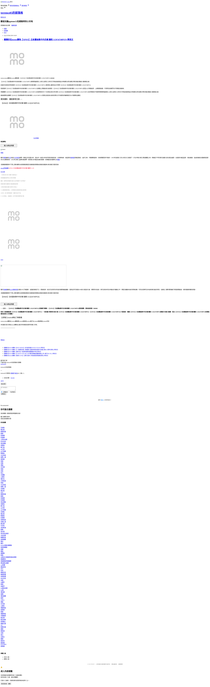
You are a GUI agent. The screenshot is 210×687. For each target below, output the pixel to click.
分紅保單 (3, 535)
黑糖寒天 (3, 559)
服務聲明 (120, 664)
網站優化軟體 (5, 563)
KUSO (13, 378)
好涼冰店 (3, 441)
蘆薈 (2, 629)
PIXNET (93, 664)
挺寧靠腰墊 (4, 547)
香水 (2, 635)
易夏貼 (3, 445)
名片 (5, 32)
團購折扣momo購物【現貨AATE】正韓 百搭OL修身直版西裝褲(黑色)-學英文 (26, 355)
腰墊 (2, 551)
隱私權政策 (114, 664)
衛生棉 (3, 617)
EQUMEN (3, 644)
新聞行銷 (3, 627)
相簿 (5, 28)
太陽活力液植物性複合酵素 (8, 557)
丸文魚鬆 (36, 138)
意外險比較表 (5, 533)
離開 (9, 683)
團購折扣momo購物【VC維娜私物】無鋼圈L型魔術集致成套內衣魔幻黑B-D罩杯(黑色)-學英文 (31, 349)
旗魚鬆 (72, 157)
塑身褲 (3, 642)
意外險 (3, 531)
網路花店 (3, 572)
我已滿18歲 (4, 683)
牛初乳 (3, 525)
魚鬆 (2, 152)
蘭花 (2, 543)
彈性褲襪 (3, 596)
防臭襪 (3, 437)
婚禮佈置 (3, 574)
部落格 (6, 30)
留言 (16, 373)
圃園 (2, 638)
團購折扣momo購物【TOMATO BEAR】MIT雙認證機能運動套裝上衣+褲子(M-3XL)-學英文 (30, 353)
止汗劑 (3, 449)
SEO (2, 568)
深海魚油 (3, 527)
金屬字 (3, 586)
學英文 (3, 340)
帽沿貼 (3, 429)
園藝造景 (3, 537)
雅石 (2, 541)
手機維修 (3, 615)
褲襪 (2, 594)
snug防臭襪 (4, 168)
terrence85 (3, 364)
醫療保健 (14, 25)
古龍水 (3, 637)
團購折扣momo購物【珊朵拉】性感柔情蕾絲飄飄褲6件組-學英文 (22, 351)
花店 (2, 570)
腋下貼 (3, 447)
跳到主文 (3, 17)
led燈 (2, 590)
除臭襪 (5, 289)
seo (1, 625)
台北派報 (3, 171)
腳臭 (2, 433)
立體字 (3, 582)
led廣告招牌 (4, 588)
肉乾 (2, 471)
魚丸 (2, 473)
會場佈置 (3, 576)
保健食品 (3, 519)
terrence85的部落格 (12, 12)
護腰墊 (3, 553)
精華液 (3, 631)
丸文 (10, 157)
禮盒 (58, 159)
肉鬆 (2, 463)
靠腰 (2, 549)
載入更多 (3, 384)
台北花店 (3, 578)
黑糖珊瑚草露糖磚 (6, 561)
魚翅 (2, 482)
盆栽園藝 (3, 539)
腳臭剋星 (15, 289)
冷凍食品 (3, 480)
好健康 (3, 517)
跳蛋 (2, 611)
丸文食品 (16, 157)
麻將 (2, 598)
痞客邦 (13, 373)
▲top (2, 380)
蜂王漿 (3, 523)
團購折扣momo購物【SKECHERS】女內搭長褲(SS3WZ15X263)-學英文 (24, 347)
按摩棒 (3, 609)
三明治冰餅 (4, 439)
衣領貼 (3, 427)
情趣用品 (3, 607)
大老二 (3, 600)
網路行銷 (3, 623)
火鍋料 (3, 477)
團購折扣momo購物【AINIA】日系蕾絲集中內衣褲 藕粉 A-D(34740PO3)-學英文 (38, 39)
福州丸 (3, 478)
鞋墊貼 (3, 453)
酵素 (2, 529)
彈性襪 (3, 592)
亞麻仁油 (3, 521)
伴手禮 (3, 467)
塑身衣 (3, 640)
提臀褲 (3, 646)
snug (2, 259)
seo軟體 (3, 565)
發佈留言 (3, 394)
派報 (2, 580)
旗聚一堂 (3, 457)
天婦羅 (3, 475)
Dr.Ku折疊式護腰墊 (6, 545)
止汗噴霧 (3, 451)
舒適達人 (3, 621)
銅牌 (2, 584)
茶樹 (2, 633)
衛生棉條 (3, 619)
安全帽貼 (3, 443)
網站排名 (3, 567)
